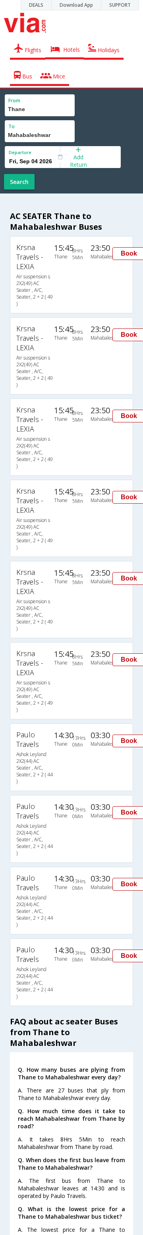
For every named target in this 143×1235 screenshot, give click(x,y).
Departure (20, 152)
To (11, 126)
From (14, 100)
